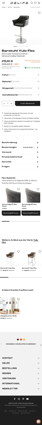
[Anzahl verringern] (4, 103)
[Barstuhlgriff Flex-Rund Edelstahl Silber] (31, 195)
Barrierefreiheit (25, 413)
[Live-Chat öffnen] (38, 421)
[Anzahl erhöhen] (11, 103)
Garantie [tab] (6, 162)
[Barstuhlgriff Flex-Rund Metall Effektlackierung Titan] (11, 195)
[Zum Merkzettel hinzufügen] (39, 13)
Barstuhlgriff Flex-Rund (9, 205)
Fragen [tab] (6, 167)
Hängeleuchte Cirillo (8, 316)
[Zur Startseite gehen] (19, 3)
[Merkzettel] (35, 3)
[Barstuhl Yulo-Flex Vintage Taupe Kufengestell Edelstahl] (10, 257)
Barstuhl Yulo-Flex (7, 268)
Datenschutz (12, 411)
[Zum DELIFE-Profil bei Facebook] (14, 399)
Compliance (15, 413)
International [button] (11, 383)
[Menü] (3, 3)
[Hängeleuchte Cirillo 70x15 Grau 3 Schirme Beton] (10, 305)
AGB (5, 411)
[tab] (20, 142)
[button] (21, 375)
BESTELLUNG (9, 368)
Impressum (32, 411)
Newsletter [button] (10, 388)
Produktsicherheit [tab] (12, 157)
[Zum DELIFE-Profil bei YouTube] (27, 399)
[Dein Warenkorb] (39, 3)
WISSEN (6, 373)
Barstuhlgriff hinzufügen (12, 213)
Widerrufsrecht (22, 411)
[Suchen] (31, 3)
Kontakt (7, 358)
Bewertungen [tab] (20, 147)
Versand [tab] (6, 152)
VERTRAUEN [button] (9, 378)
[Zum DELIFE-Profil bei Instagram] (19, 399)
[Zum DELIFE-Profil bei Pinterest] (23, 399)
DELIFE (6, 363)
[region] (21, 28)
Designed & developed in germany (21, 344)
